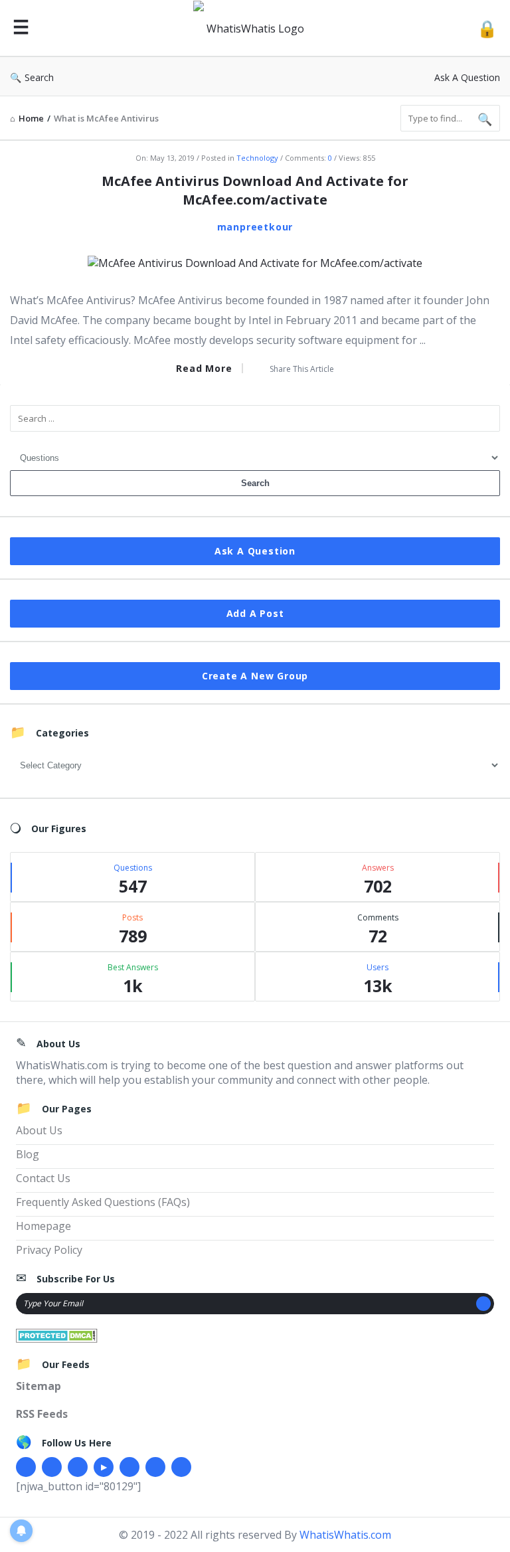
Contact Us (43, 1178)
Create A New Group (255, 675)
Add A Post (255, 613)
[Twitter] (52, 1467)
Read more (204, 368)
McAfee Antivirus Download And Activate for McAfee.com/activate (255, 190)
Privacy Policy (49, 1250)
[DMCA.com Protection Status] (57, 1335)
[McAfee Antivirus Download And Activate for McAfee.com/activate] (255, 261)
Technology (257, 158)
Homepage (43, 1226)
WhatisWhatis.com (345, 1534)
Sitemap (38, 1386)
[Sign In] (487, 28)
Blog (27, 1154)
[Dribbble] (78, 1467)
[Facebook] (26, 1467)
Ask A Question (467, 77)
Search (39, 77)
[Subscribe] (483, 1303)
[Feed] (181, 1467)
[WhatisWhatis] (256, 28)
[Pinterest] (155, 1467)
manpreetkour (255, 226)
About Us (39, 1130)
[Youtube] (104, 1467)
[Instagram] (129, 1467)
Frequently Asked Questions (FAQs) (103, 1202)
